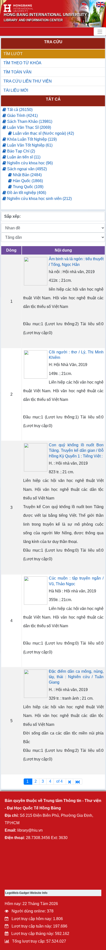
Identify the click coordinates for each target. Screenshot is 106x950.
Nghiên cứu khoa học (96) (29, 163)
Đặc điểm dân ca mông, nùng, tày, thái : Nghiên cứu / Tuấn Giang (76, 677)
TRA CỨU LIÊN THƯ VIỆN (27, 81)
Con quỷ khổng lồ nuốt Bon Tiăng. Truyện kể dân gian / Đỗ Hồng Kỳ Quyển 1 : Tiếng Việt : (76, 450)
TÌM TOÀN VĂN (17, 72)
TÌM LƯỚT (13, 54)
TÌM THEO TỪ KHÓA (22, 63)
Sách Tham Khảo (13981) (29, 121)
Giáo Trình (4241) (22, 115)
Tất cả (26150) (19, 110)
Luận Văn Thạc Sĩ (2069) (28, 127)
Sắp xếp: (12, 216)
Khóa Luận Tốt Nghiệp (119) (31, 139)
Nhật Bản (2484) (27, 175)
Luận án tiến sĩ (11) (23, 157)
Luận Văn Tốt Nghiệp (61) (29, 145)
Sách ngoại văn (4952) (26, 169)
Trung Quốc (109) (27, 187)
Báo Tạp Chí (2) (20, 151)
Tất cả (53, 99)
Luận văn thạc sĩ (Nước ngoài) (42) (43, 133)
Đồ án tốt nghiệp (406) (26, 193)
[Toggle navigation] (100, 31)
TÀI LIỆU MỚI (15, 90)
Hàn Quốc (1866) (27, 181)
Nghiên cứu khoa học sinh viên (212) (39, 198)
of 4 (60, 781)
